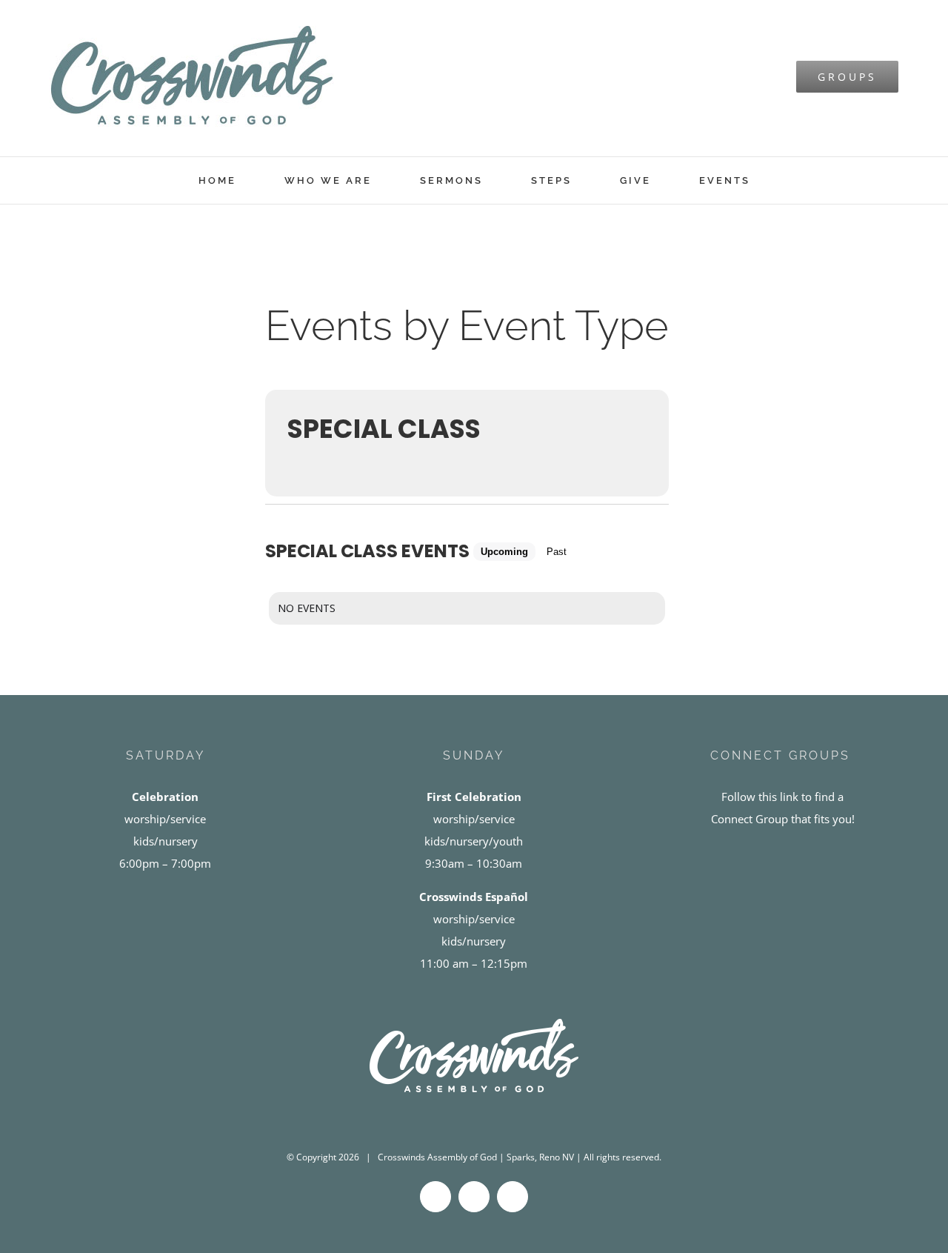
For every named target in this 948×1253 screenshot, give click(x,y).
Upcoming (504, 551)
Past (557, 551)
